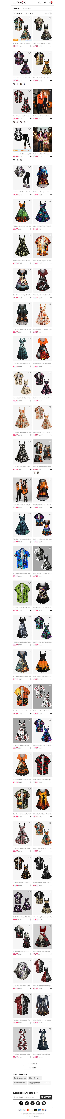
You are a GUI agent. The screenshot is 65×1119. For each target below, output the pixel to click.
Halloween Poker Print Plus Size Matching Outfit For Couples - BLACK (42, 711)
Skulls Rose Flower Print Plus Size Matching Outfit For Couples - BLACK (22, 917)
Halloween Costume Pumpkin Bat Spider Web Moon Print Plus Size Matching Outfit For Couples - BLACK (42, 466)
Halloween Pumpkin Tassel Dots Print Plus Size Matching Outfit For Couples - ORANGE (22, 505)
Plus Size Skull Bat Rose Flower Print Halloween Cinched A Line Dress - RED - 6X (42, 295)
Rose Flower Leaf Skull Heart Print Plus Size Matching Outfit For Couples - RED (22, 116)
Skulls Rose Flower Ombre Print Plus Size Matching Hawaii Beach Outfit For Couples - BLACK (22, 951)
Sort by (29, 13)
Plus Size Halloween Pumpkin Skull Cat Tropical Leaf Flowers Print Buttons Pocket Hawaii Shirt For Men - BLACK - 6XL (22, 814)
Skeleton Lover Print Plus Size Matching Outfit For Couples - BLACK (42, 882)
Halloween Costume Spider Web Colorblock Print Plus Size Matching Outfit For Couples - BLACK (42, 985)
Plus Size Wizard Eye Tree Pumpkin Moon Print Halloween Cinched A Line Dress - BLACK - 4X (22, 295)
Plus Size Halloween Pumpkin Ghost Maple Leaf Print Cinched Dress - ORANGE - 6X (42, 363)
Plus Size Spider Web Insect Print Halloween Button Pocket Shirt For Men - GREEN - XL (22, 608)
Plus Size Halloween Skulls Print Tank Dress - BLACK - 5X (22, 539)
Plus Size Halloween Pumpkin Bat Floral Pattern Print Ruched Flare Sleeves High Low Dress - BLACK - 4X (22, 329)
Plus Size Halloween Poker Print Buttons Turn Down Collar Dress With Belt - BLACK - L (22, 745)
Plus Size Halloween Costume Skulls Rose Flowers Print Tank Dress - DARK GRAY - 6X (22, 848)
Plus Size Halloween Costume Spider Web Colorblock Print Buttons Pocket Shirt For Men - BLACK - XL (22, 1020)
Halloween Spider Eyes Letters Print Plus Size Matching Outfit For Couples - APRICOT (22, 398)
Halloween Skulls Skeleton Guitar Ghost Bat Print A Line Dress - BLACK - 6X (22, 260)
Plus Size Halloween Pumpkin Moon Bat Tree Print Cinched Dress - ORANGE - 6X (22, 779)
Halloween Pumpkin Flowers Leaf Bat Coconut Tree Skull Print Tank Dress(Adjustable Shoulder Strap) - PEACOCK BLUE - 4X (42, 226)
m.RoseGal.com (23, 2)
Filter (47, 13)
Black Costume (34, 1078)
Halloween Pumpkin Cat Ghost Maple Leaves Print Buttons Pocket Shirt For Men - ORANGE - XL (42, 260)
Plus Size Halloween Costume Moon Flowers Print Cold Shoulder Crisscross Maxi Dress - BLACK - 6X (42, 1054)
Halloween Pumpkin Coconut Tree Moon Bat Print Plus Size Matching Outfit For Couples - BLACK (42, 539)
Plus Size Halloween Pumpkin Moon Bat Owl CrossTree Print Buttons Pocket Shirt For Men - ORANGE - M (22, 711)
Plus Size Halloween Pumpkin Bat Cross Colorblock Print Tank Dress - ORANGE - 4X (42, 676)
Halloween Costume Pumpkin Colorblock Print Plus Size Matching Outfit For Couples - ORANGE (42, 116)
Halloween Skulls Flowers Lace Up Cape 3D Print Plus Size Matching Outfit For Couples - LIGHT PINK (42, 154)
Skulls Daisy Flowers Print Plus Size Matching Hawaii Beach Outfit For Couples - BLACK (42, 917)
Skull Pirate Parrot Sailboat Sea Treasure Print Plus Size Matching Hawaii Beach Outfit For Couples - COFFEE (42, 78)
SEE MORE (32, 1068)
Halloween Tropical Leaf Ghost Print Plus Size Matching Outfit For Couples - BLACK (22, 78)
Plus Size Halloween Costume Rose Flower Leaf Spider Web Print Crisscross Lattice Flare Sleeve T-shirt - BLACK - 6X (22, 985)
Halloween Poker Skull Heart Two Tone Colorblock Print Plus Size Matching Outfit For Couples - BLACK (42, 573)
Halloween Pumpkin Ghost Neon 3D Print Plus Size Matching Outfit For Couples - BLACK (42, 745)
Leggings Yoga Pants (37, 1083)
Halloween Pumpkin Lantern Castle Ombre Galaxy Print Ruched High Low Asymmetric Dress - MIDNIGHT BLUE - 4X (42, 192)
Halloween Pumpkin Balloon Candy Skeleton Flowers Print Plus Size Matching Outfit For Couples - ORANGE (42, 432)
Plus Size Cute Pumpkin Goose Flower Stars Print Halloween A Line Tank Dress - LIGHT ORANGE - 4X (42, 329)
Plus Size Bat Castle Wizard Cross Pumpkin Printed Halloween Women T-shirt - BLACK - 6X (42, 814)
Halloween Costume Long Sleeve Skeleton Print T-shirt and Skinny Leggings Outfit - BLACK (22, 154)
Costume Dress (20, 1083)
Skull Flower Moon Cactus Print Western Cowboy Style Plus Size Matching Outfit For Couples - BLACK (22, 882)
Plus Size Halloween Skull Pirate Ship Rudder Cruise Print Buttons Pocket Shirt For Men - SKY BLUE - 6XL (22, 573)
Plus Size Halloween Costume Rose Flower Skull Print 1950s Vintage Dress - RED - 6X (42, 951)
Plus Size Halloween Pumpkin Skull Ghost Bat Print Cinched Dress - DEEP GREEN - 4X (22, 676)
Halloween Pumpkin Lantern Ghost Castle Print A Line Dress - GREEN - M (22, 226)
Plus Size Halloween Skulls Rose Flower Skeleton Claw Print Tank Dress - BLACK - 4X (22, 466)
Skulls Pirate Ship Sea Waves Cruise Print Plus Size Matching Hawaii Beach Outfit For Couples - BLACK (22, 43)
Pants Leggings (20, 1078)
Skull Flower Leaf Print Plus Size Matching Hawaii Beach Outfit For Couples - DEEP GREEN (42, 848)
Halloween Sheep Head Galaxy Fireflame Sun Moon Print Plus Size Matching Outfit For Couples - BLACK (42, 642)
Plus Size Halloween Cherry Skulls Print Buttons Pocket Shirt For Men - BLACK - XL (42, 779)
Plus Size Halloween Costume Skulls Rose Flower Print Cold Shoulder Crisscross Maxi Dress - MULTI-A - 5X (22, 1054)
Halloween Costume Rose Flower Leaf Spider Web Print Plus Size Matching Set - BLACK (22, 192)
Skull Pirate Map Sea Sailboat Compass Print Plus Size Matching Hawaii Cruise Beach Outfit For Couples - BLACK (42, 43)
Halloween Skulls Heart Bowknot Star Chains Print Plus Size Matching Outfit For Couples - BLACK (42, 398)
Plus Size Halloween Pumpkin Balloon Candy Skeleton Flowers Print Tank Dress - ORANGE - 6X (22, 432)
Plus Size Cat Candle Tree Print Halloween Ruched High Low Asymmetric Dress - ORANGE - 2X (42, 505)
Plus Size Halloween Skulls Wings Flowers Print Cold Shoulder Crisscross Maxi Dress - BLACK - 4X (22, 642)
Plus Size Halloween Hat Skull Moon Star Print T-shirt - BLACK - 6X (42, 608)
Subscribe (46, 1097)
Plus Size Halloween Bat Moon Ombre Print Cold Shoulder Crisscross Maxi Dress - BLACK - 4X (22, 363)
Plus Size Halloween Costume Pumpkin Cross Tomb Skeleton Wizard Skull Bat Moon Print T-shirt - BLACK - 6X (42, 1020)
